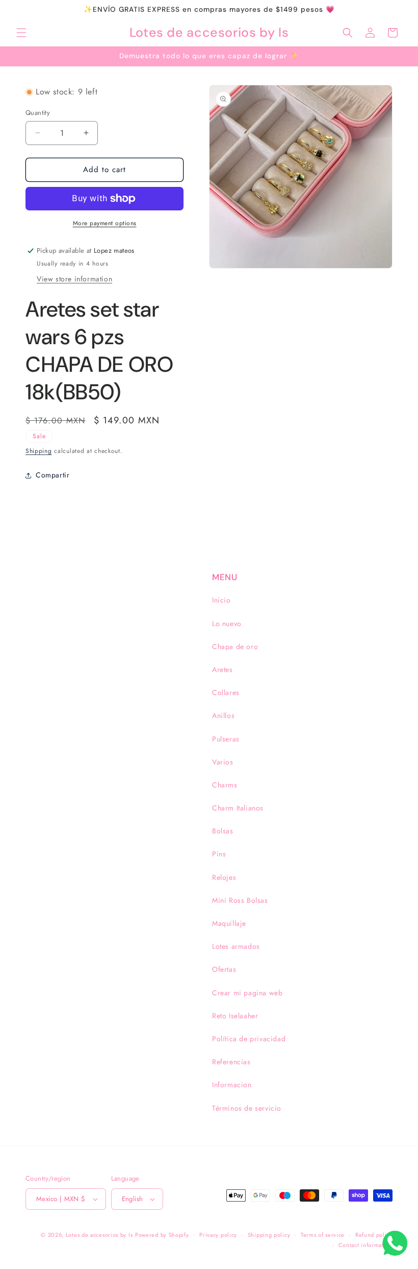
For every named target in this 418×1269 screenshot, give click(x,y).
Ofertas (224, 969)
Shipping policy (269, 1235)
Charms (225, 785)
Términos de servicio (246, 1108)
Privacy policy (218, 1235)
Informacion (232, 1085)
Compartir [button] (52, 475)
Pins (219, 854)
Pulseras (226, 739)
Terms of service (323, 1235)
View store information (74, 279)
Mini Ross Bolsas (240, 900)
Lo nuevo (227, 623)
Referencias (231, 1062)
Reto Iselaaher (235, 1016)
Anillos (223, 715)
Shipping (38, 451)
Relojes (224, 877)
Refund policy (374, 1235)
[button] (21, 32)
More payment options (105, 223)
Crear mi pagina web (247, 993)
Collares (226, 692)
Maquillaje (229, 923)
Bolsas (222, 831)
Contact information (365, 1245)
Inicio (221, 600)
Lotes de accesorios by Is (99, 1235)
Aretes (222, 669)
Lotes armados (236, 946)
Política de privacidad (248, 1039)
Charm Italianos (238, 808)
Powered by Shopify (162, 1235)
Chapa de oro (235, 646)
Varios (222, 762)
